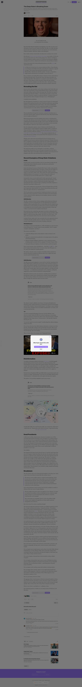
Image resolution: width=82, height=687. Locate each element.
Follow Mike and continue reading (41, 346)
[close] (50, 337)
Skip (41, 349)
